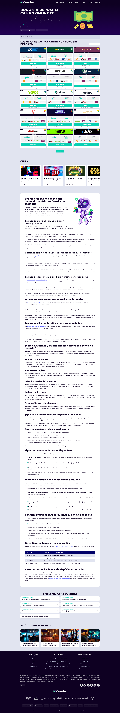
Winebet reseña (33, 86)
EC (21, 685)
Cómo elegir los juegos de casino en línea (58, 661)
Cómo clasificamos (85, 666)
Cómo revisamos (84, 664)
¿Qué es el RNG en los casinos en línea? (58, 666)
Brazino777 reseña (86, 65)
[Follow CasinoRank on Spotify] (94, 685)
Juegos (70, 2)
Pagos (83, 2)
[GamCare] (46, 698)
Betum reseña (60, 86)
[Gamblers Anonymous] (36, 698)
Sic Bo (33, 664)
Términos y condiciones (38, 711)
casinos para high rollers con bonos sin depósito (40, 256)
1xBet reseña (33, 65)
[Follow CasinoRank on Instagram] (84, 685)
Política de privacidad (84, 669)
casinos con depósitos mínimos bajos (37, 280)
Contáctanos (84, 661)
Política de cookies (62, 711)
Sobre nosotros (85, 659)
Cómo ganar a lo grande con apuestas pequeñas (58, 664)
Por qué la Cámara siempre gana (58, 659)
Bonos (76, 2)
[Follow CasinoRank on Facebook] (81, 685)
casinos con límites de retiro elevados (37, 326)
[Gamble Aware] (76, 698)
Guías (90, 2)
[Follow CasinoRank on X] (88, 685)
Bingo (33, 659)
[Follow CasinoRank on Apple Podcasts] (98, 685)
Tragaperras (33, 666)
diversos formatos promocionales (64, 546)
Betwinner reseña (60, 65)
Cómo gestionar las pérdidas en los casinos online (58, 669)
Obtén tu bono (33, 63)
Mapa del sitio (83, 711)
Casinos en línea (60, 2)
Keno (33, 661)
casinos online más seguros (34, 302)
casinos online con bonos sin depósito (59, 578)
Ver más (59, 151)
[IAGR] (28, 698)
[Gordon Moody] (57, 698)
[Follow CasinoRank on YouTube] (91, 685)
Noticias (97, 2)
